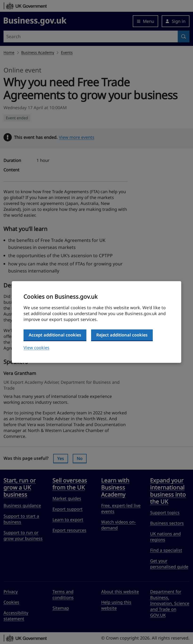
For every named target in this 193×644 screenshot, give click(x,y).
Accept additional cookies (55, 335)
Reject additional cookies (122, 335)
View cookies (36, 347)
